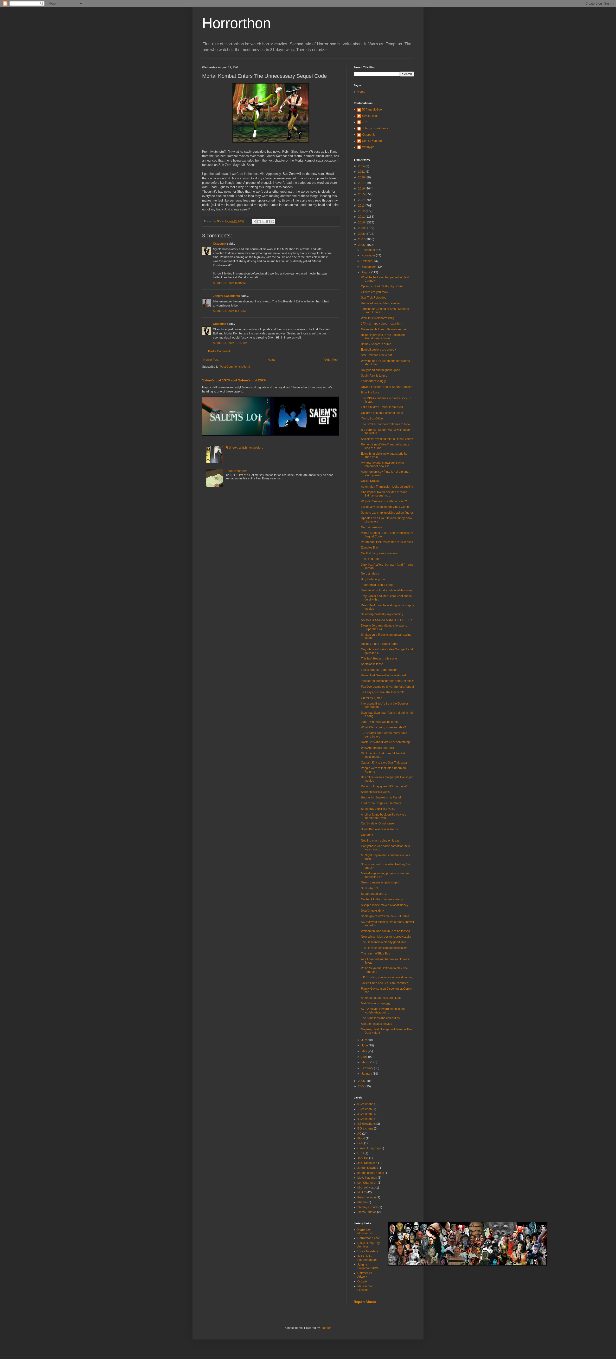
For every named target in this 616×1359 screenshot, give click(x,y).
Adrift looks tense (372, 664)
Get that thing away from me (379, 553)
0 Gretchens (365, 1104)
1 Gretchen (364, 1109)
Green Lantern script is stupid (380, 882)
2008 (362, 233)
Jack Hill (362, 1158)
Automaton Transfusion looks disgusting (387, 486)
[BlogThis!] (259, 221)
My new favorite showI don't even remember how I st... (382, 464)
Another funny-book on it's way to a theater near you (383, 816)
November (368, 255)
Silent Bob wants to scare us (379, 829)
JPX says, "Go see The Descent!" (382, 692)
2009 (362, 228)
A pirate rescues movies (376, 1024)
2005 (362, 1081)
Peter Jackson (366, 1197)
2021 (362, 171)
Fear (360, 1143)
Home (272, 359)
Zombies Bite (369, 547)
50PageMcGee (372, 109)
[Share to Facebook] (268, 221)
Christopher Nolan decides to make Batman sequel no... (384, 493)
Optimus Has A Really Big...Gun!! (382, 286)
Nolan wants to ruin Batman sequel (384, 329)
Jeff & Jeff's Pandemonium (367, 1258)
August (366, 272)
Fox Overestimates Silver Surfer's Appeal (387, 686)
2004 (362, 1086)
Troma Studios (366, 1212)
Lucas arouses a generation (379, 670)
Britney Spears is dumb (376, 344)
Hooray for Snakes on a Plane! (381, 797)
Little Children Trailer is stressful (382, 407)
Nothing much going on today (380, 840)
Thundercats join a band (377, 585)
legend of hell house (370, 1173)
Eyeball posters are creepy (378, 349)
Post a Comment (219, 351)
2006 (362, 245)
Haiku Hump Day (368, 1148)
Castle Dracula (370, 481)
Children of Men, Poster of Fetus (382, 413)
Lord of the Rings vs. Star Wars (381, 803)
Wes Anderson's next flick (377, 748)
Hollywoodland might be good (380, 370)
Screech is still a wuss (375, 792)
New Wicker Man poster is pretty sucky (386, 936)
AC (359, 1133)
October (366, 261)
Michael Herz (366, 1187)
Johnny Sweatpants (226, 296)
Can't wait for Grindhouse (377, 823)
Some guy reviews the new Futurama (385, 916)
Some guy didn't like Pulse (378, 808)
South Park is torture (374, 375)
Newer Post (210, 359)
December (368, 250)
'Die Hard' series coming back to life (384, 948)
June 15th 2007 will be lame (379, 722)
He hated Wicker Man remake (380, 303)
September (369, 266)
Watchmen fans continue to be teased (385, 931)
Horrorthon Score (368, 1238)
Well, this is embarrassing (377, 318)
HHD (360, 1153)
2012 (362, 211)
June (365, 1045)
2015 (362, 194)
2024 (362, 166)
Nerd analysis (370, 573)
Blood (361, 1138)
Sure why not (369, 888)
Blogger (326, 1328)
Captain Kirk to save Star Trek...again (385, 762)
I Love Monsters (367, 1251)
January (367, 1073)
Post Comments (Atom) (235, 366)
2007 (362, 239)
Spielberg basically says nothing (382, 614)
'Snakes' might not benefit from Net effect (387, 681)
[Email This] (254, 221)
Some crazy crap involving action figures (387, 512)
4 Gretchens (365, 1119)
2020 (362, 177)
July (364, 1040)
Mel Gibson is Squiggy (375, 1003)
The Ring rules (370, 559)
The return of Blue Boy (375, 953)
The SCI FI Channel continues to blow (385, 424)
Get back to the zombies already (382, 899)
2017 (362, 183)
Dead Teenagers (236, 471)
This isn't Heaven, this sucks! (379, 658)
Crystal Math (370, 116)
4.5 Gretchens (366, 1123)
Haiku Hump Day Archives (368, 1244)
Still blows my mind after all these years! (387, 439)
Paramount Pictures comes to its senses (387, 542)
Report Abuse (365, 1302)
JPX (364, 122)
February (367, 1068)
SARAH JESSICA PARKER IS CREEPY (386, 620)
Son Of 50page (372, 141)
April (364, 1056)
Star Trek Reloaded (373, 297)
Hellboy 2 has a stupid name (379, 644)
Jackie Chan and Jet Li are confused (385, 983)
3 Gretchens (365, 1114)
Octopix (362, 1281)
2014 (362, 200)
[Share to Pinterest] (272, 221)
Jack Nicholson (367, 1163)
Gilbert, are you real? (374, 292)
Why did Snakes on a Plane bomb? (384, 501)
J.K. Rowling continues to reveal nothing (387, 977)
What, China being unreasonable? (383, 727)
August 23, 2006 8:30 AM (229, 283)
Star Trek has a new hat (376, 355)
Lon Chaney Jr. (367, 1182)
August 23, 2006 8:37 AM (229, 311)
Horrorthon (236, 23)
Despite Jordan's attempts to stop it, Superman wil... (384, 627)
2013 (362, 205)
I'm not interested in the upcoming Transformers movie (383, 336)
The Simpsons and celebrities (380, 1018)
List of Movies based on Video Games (385, 507)
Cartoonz (367, 834)
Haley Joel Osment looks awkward (383, 675)
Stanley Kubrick (367, 1207)
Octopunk (219, 243)
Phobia (362, 1202)
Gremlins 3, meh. (372, 698)
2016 (362, 188)
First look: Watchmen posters (244, 447)
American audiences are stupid (381, 998)
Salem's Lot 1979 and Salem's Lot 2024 (234, 380)
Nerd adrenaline (371, 527)
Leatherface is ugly (373, 381)
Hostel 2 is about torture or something (385, 742)
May (364, 1051)
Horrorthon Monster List (365, 1231)
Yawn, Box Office (372, 418)
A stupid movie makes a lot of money (384, 905)
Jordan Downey (367, 1168)
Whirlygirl (368, 147)
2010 (362, 222)
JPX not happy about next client (381, 323)
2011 (362, 216)
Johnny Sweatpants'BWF (368, 1266)
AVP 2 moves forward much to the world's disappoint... (383, 1010)
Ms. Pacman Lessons (365, 1288)
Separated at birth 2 (374, 893)
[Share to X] (263, 221)
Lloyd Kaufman (367, 1177)
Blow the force (370, 392)
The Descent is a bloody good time (383, 942)
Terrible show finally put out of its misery (387, 590)
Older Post (331, 359)
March (365, 1062)
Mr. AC (361, 1192)
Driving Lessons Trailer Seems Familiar (386, 387)
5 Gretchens (365, 1128)
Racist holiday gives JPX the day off (384, 786)
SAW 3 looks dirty (372, 910)
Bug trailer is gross (373, 579)
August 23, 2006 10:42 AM (230, 343)
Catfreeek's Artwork (364, 1274)
